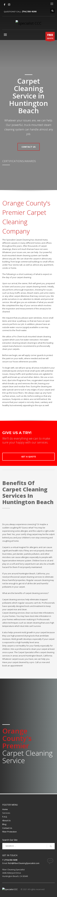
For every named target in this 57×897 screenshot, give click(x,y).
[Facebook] (4, 4)
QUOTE (50, 36)
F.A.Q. (4, 816)
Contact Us (7, 828)
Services (6, 813)
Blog (4, 824)
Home (5, 809)
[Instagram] (9, 4)
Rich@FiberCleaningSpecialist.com (23, 863)
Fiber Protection (9, 831)
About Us (6, 820)
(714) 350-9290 (29, 11)
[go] (51, 846)
